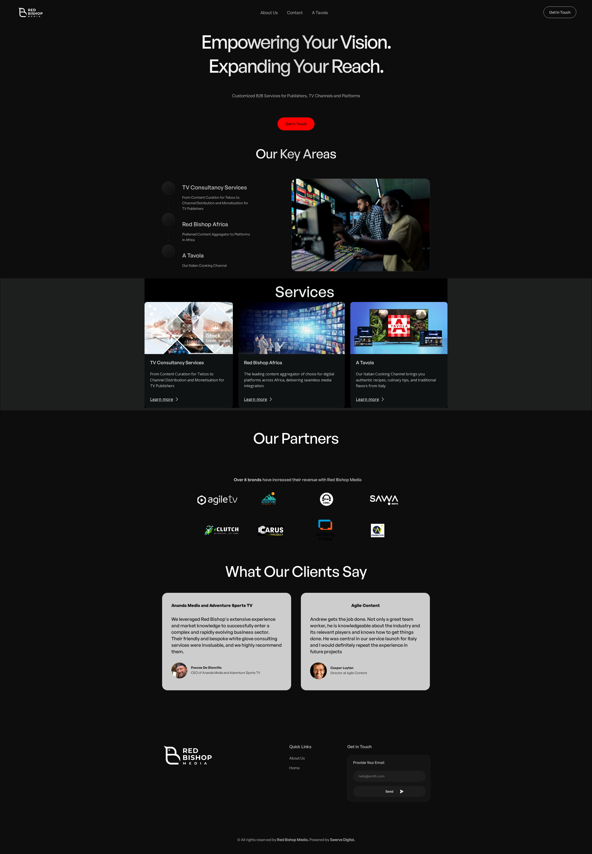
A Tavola (320, 12)
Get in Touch (296, 124)
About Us (269, 12)
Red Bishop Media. (293, 839)
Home (294, 768)
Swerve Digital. (342, 839)
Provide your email (368, 762)
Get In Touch (559, 12)
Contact (295, 12)
